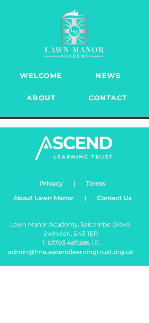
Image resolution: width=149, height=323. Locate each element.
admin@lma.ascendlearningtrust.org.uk (71, 252)
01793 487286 (69, 242)
